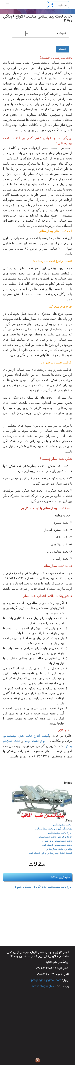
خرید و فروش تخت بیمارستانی (55, 837)
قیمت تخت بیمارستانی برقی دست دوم (50, 853)
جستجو (63, 49)
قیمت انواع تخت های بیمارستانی (26, 735)
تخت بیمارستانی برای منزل (57, 841)
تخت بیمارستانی (62, 825)
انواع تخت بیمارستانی (60, 833)
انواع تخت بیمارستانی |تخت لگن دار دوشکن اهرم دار (42, 887)
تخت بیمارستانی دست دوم (57, 845)
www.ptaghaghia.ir (44, 986)
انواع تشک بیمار (36, 741)
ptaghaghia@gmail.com (46, 980)
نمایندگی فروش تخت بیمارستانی (53, 829)
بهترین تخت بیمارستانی (59, 849)
